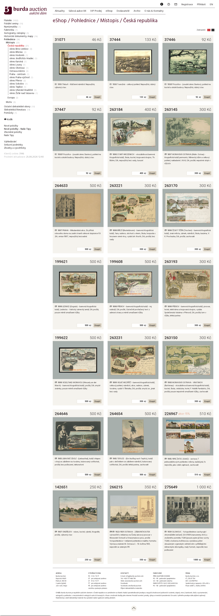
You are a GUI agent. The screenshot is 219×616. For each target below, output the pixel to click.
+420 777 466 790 (130, 578)
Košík (8, 119)
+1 (98, 76)
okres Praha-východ (20, 77)
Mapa (65, 585)
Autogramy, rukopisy (14, 33)
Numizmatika (10, 27)
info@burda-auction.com (134, 576)
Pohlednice (9, 39)
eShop (109, 11)
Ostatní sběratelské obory (17, 107)
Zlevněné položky (13, 132)
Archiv (137, 11)
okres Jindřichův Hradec (22, 58)
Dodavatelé (123, 11)
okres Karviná (16, 62)
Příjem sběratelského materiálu (131, 588)
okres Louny (16, 65)
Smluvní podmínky (13, 145)
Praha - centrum (18, 74)
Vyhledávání (10, 142)
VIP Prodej (96, 11)
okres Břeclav (16, 52)
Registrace (187, 5)
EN (211, 5)
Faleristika (9, 30)
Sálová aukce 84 (77, 11)
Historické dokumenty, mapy (18, 36)
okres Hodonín (17, 55)
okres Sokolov (17, 84)
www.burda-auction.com (133, 581)
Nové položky (11, 126)
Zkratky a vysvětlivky (15, 148)
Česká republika (16, 46)
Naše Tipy (9, 135)
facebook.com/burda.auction (131, 585)
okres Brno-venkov (19, 49)
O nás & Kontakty (153, 11)
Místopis (10, 43)
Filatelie (8, 20)
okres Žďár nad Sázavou (22, 93)
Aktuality (60, 11)
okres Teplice (16, 87)
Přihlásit (201, 5)
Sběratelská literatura (15, 110)
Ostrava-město (17, 71)
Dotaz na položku (67, 91)
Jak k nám (59, 585)
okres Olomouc (17, 68)
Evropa (11, 98)
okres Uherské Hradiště (21, 90)
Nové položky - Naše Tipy (17, 129)
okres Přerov (16, 81)
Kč (90, 97)
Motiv (9, 102)
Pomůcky (8, 113)
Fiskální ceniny (11, 24)
